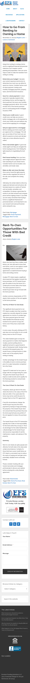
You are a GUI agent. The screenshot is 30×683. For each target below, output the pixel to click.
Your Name (7, 536)
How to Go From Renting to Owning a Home (14, 30)
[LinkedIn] (14, 524)
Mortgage (13, 212)
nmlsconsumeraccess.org (15, 636)
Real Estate (14, 479)
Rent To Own (14, 216)
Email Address (8, 545)
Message (6, 553)
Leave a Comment (9, 39)
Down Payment (16, 214)
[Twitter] (18, 524)
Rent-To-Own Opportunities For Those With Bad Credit (15, 230)
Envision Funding (15, 3)
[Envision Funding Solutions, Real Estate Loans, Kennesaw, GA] (15, 649)
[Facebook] (10, 524)
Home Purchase (16, 481)
